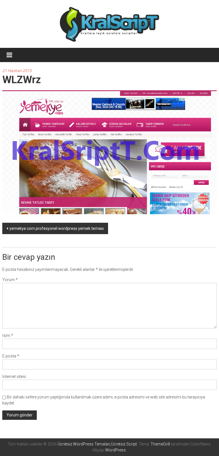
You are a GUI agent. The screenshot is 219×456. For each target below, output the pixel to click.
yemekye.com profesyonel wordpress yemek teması (56, 228)
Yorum (10, 279)
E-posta (10, 356)
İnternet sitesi (14, 376)
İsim (7, 335)
